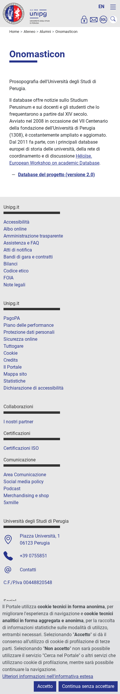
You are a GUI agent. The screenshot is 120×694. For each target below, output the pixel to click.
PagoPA (11, 318)
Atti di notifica (17, 250)
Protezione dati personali (28, 332)
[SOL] (103, 19)
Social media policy (23, 481)
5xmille (10, 502)
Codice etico (16, 271)
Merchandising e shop (26, 495)
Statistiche (14, 381)
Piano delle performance (28, 325)
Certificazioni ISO (21, 448)
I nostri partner (18, 421)
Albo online (15, 229)
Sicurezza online (20, 339)
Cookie (10, 353)
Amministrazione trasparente (33, 236)
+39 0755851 (33, 556)
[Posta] (94, 19)
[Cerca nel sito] (113, 19)
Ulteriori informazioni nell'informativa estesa (47, 676)
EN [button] (101, 6)
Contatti (28, 569)
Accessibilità (16, 222)
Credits (10, 360)
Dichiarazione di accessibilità (33, 388)
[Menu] (113, 7)
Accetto (45, 686)
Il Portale (12, 367)
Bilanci (10, 264)
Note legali (14, 285)
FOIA (8, 278)
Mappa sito (15, 374)
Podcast (11, 488)
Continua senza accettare (88, 686)
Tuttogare (13, 346)
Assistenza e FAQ (21, 243)
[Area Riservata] (84, 19)
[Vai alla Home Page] (26, 13)
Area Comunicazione (24, 474)
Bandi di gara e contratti (28, 257)
